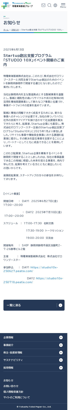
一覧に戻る (14, 305)
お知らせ (8, 380)
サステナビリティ (13, 360)
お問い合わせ (10, 386)
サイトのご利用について (16, 397)
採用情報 (8, 367)
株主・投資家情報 (12, 352)
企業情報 (8, 337)
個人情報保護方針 (13, 391)
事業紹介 (8, 345)
